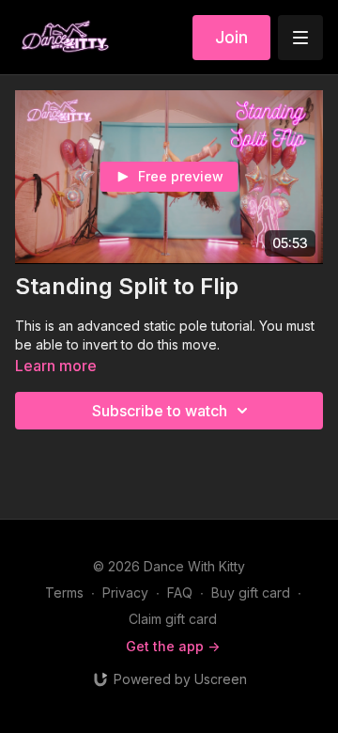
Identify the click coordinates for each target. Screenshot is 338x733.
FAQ (179, 592)
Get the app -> (173, 646)
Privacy (125, 592)
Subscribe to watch (159, 410)
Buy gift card (250, 592)
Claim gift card (173, 619)
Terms (64, 592)
